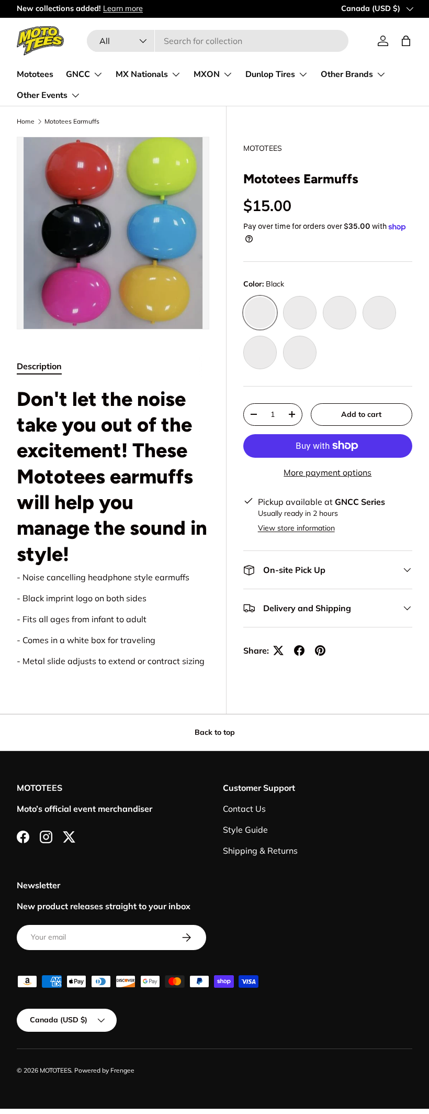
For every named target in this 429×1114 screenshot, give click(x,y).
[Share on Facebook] (299, 650)
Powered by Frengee (104, 1070)
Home (26, 121)
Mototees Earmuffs (71, 121)
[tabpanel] (113, 526)
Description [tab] (39, 366)
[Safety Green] (260, 352)
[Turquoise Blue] (379, 312)
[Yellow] (300, 312)
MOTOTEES (262, 148)
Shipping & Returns (260, 850)
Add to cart (361, 414)
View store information (296, 528)
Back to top (215, 732)
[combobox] (217, 41)
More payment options (327, 472)
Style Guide (245, 829)
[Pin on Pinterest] (320, 650)
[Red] (300, 352)
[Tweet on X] (278, 650)
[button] (405, 40)
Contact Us (244, 808)
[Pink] (339, 312)
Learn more (123, 8)
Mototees (35, 74)
